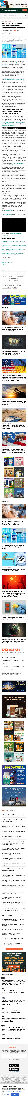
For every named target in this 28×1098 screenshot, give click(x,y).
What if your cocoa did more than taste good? (13, 929)
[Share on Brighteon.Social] (3, 33)
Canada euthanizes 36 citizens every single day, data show (13, 618)
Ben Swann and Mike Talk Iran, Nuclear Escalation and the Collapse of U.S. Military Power (13, 992)
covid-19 (14, 37)
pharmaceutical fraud (6, 39)
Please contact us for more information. (10, 674)
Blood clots (9, 37)
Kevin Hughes (10, 30)
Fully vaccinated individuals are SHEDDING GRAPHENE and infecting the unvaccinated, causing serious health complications (13, 124)
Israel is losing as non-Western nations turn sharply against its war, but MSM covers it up (14, 402)
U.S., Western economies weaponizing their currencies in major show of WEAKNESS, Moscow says (14, 353)
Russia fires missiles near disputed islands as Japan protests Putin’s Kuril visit (12, 859)
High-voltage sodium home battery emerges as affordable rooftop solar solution (13, 919)
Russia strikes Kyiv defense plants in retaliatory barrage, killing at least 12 (13, 864)
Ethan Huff (9, 349)
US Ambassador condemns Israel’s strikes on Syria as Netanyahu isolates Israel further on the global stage (13, 826)
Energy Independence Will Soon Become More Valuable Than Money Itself (13, 1011)
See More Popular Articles (14, 949)
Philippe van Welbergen (16, 39)
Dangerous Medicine (20, 37)
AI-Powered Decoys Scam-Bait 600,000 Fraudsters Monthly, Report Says (11, 854)
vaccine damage (15, 40)
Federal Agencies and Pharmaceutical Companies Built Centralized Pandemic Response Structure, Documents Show (13, 875)
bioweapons (4, 37)
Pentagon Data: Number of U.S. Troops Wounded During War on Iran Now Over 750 (14, 849)
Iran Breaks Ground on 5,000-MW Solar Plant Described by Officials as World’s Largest (12, 944)
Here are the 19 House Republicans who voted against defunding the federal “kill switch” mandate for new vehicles (14, 450)
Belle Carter (10, 373)
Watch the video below (7, 214)
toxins (10, 40)
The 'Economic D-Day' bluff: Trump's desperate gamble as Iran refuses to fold (13, 892)
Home (3, 21)
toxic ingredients (5, 40)
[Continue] (25, 1056)
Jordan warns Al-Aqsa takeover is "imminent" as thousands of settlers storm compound (13, 815)
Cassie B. (9, 325)
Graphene (11, 38)
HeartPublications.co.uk (7, 262)
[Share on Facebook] (5, 33)
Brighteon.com (5, 264)
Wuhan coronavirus (10, 41)
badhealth (6, 35)
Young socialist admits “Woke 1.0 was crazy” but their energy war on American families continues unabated (13, 904)
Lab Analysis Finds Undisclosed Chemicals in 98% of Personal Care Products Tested (13, 909)
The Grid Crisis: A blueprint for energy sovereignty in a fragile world (11, 934)
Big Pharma (7, 21)
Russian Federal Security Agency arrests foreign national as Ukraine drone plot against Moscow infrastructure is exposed (13, 843)
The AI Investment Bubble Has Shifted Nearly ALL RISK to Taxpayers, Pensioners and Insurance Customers (14, 1020)
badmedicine (11, 35)
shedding (23, 39)
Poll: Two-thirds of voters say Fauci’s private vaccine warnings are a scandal (12, 939)
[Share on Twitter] (7, 33)
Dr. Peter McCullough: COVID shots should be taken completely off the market (13, 546)
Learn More (6, 1094)
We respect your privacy (14, 1059)
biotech (21, 35)
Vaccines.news (8, 210)
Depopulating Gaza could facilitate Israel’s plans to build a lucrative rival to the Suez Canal (14, 426)
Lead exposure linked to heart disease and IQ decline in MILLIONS (13, 570)
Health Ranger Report (7, 974)
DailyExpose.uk (5, 259)
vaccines (3, 41)
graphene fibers (17, 38)
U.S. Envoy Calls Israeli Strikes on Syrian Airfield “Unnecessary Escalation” (13, 869)
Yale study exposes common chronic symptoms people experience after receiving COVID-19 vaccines (13, 329)
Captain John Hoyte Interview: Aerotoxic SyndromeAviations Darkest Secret (13, 1037)
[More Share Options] (10, 33)
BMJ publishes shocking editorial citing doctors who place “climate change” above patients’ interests (14, 641)
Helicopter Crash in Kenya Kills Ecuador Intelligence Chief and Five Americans (11, 837)
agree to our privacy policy (14, 1091)
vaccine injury (22, 40)
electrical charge (5, 38)
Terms (11, 1076)
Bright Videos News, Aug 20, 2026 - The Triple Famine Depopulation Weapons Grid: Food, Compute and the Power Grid (13, 1029)
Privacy (7, 1076)
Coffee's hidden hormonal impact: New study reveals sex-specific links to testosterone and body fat (13, 887)
